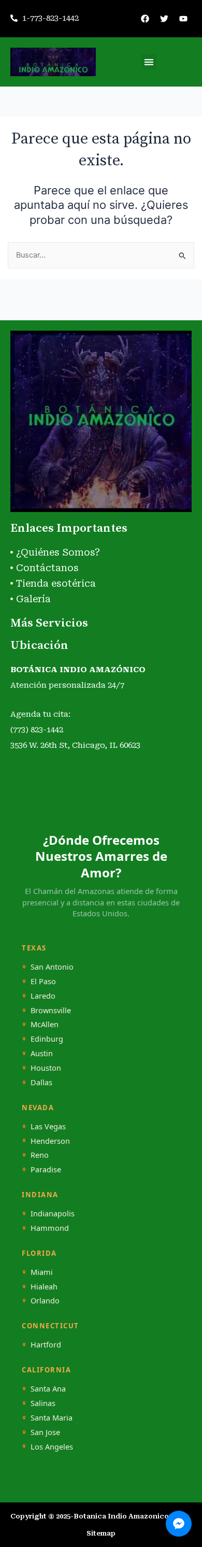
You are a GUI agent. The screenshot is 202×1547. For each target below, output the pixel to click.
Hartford (46, 1345)
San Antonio (52, 967)
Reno (40, 1155)
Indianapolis (53, 1213)
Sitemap (101, 1533)
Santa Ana (48, 1389)
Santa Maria (52, 1418)
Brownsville (51, 1010)
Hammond (50, 1228)
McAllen (45, 1024)
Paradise (46, 1169)
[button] (148, 61)
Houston (46, 1068)
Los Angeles (52, 1447)
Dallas (41, 1082)
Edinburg (47, 1039)
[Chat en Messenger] (179, 1524)
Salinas (43, 1403)
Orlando (45, 1300)
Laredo (43, 996)
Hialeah (44, 1286)
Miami (42, 1272)
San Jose (45, 1432)
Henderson (50, 1141)
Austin (42, 1053)
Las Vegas (48, 1126)
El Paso (43, 981)
